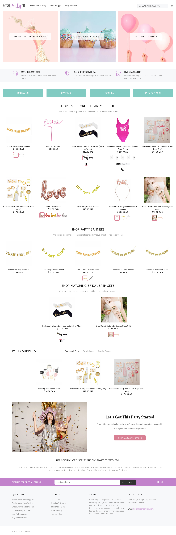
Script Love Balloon (53, 207)
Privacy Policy (56, 510)
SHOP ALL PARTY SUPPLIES (130, 438)
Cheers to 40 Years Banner (157, 270)
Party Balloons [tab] (88, 351)
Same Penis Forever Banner (18, 146)
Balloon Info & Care (58, 507)
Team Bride (125, 164)
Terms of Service (57, 514)
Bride (118, 164)
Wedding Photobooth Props (49, 389)
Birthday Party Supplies (21, 510)
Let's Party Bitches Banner (88, 207)
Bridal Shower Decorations (23, 507)
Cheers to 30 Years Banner (123, 270)
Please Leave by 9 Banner (18, 270)
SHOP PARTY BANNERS (88, 229)
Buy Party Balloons (19, 518)
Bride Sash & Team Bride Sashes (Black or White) (62, 326)
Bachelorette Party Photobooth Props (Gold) (88, 389)
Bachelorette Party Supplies (23, 500)
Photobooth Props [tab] (72, 351)
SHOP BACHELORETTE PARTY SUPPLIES (88, 106)
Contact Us (55, 500)
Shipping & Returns (58, 503)
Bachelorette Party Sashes (22, 503)
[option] (49, 373)
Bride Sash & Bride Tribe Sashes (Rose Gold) (114, 326)
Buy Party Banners (19, 514)
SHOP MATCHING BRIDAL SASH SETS (88, 286)
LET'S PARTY (127, 482)
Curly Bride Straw (53, 146)
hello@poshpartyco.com (143, 509)
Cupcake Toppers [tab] (104, 351)
